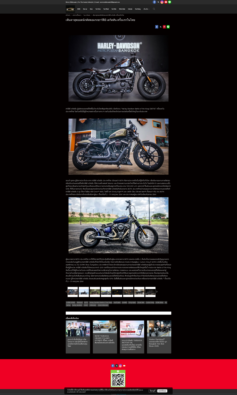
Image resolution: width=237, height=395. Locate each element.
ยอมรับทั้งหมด (162, 391)
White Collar (122, 9)
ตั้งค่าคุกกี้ (152, 391)
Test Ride (114, 9)
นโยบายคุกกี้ (82, 392)
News (91, 9)
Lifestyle (130, 9)
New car (85, 9)
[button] (154, 9)
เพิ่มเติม (145, 9)
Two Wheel (106, 9)
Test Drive (98, 9)
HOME (78, 9)
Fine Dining (138, 9)
